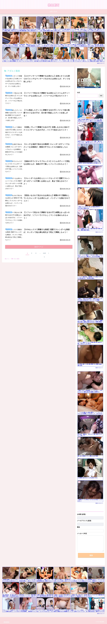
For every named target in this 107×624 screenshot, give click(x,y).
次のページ (38, 247)
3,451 (44, 253)
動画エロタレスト (101, 63)
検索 (78, 92)
